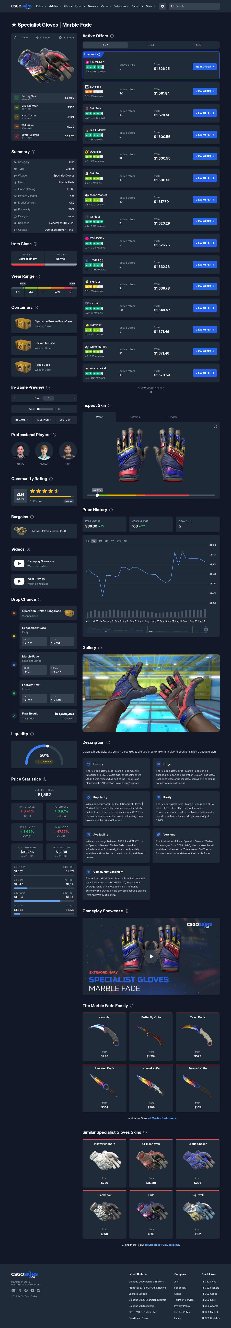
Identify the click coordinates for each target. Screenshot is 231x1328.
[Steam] (40, 1290)
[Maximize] (215, 426)
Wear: (32, 409)
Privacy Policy (182, 1305)
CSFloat (95, 216)
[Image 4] (157, 728)
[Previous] (14, 398)
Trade (197, 44)
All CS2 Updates (211, 1318)
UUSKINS (96, 151)
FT (44, 292)
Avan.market (98, 368)
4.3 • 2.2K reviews (95, 117)
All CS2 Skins (209, 1281)
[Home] (23, 6)
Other (149, 6)
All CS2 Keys (209, 1299)
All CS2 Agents (210, 1305)
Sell (151, 44)
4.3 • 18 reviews (94, 312)
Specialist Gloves (63, 175)
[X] (21, 1290)
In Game (23, 37)
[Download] (88, 726)
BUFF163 (95, 86)
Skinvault (95, 325)
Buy (105, 44)
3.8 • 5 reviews (93, 182)
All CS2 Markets (210, 1312)
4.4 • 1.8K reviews (95, 377)
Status (177, 1293)
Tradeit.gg (96, 260)
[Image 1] (140, 728)
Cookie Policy (182, 1312)
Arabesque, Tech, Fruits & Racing (147, 1287)
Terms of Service (184, 1299)
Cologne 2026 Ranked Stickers (146, 1281)
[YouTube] (33, 1290)
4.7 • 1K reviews (94, 139)
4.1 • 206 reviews (94, 356)
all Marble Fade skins (162, 1118)
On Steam (68, 37)
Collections (120, 6)
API (176, 1281)
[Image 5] (162, 728)
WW (57, 292)
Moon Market (98, 195)
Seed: (38, 398)
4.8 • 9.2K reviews (95, 226)
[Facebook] (27, 1290)
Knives (79, 6)
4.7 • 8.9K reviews (96, 71)
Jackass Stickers (138, 1293)
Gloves (92, 6)
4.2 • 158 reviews (94, 161)
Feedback (180, 1287)
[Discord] (14, 1290)
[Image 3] (151, 728)
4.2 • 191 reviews (94, 334)
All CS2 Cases (209, 1293)
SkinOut (95, 281)
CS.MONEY (97, 62)
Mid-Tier (53, 6)
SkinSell (95, 173)
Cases (104, 6)
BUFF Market (98, 130)
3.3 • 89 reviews (94, 291)
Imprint (178, 1318)
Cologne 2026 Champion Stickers (147, 1299)
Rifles (67, 6)
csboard (95, 303)
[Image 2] (146, 728)
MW (30, 292)
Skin (71, 162)
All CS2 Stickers (210, 1287)
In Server (45, 37)
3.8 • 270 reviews (95, 204)
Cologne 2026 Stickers (141, 1305)
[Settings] (162, 6)
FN (18, 292)
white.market (98, 346)
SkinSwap (96, 108)
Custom (65, 420)
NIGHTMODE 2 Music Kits (143, 1312)
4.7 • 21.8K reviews (95, 269)
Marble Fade (66, 182)
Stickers (136, 6)
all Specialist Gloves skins (162, 1244)
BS (70, 292)
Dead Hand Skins (138, 1318)
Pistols (39, 6)
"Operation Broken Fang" (58, 229)
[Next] (74, 398)
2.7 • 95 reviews (94, 96)
